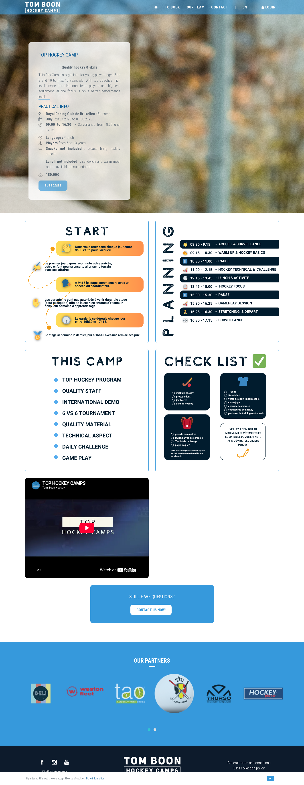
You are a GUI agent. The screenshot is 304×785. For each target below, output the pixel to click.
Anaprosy (60, 771)
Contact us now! (151, 610)
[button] (149, 729)
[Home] (42, 7)
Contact (219, 7)
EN (245, 7)
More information (95, 778)
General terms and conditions (249, 763)
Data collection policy (249, 768)
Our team (196, 7)
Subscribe (53, 186)
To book (172, 7)
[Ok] (270, 778)
